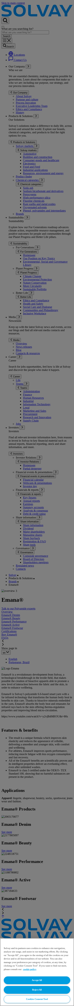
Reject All (37, 989)
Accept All (37, 980)
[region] (37, 972)
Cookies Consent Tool (37, 999)
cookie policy (29, 969)
